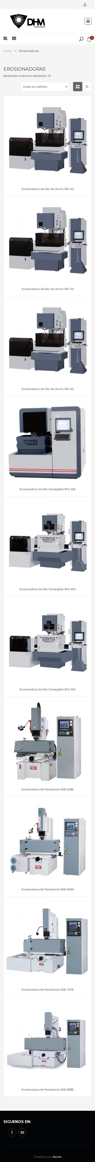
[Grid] (77, 86)
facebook (12, 1132)
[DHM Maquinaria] (27, 21)
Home (7, 51)
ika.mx (57, 1157)
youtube (22, 1132)
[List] (87, 86)
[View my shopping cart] (89, 40)
